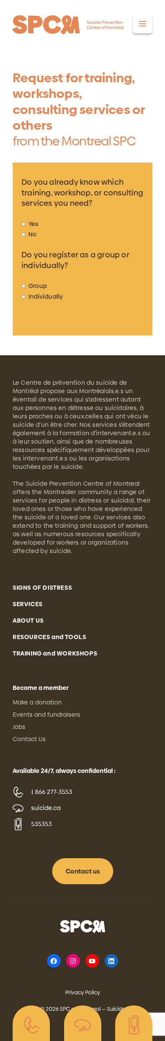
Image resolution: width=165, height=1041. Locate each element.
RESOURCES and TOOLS (49, 637)
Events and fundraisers (46, 714)
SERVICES (28, 604)
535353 (41, 824)
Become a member (41, 687)
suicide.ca (46, 808)
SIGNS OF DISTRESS (42, 587)
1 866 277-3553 (51, 791)
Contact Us (29, 739)
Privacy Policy (82, 992)
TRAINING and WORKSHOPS (55, 653)
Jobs (19, 726)
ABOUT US (28, 620)
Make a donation (37, 702)
